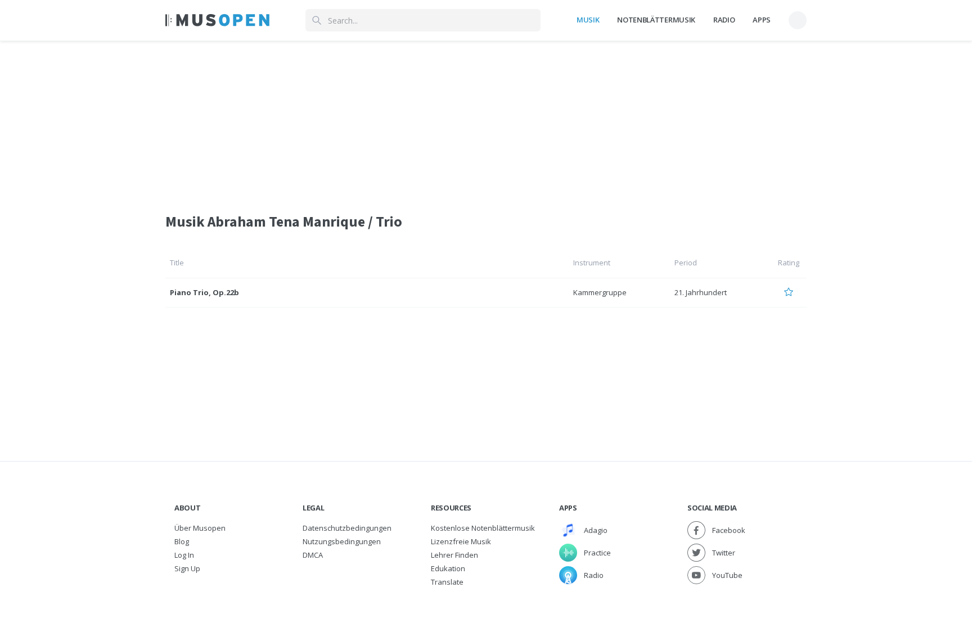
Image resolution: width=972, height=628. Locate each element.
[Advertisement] (486, 119)
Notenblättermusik (656, 20)
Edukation (448, 568)
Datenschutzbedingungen (347, 528)
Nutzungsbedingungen (342, 541)
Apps (762, 20)
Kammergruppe (600, 292)
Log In (184, 555)
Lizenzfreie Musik (461, 541)
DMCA (313, 555)
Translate (447, 582)
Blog (181, 541)
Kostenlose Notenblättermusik (483, 528)
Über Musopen (200, 528)
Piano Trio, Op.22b (204, 292)
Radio (724, 20)
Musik (588, 20)
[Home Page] (217, 20)
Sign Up (187, 568)
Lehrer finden (454, 555)
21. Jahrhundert (700, 292)
